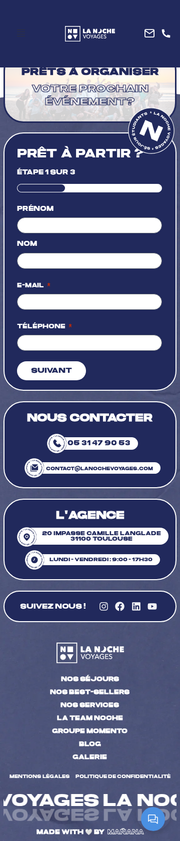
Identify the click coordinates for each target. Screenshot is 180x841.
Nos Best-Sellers (90, 692)
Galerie (89, 757)
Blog (90, 744)
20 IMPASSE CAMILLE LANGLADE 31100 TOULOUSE (101, 536)
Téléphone (44, 326)
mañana (126, 832)
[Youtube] (152, 606)
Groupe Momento (90, 731)
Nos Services (89, 705)
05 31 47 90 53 (99, 443)
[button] (21, 33)
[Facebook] (120, 606)
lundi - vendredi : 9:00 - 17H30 (101, 560)
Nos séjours (90, 679)
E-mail (33, 285)
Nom (27, 244)
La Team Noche (90, 718)
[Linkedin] (136, 606)
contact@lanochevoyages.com (99, 468)
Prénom (35, 209)
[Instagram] (103, 606)
